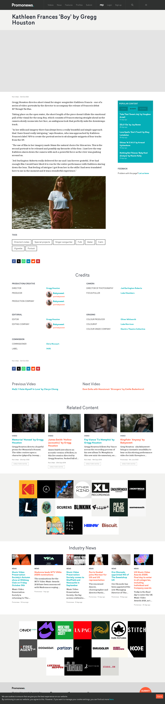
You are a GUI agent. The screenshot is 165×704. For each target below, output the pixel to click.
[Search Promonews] (132, 5)
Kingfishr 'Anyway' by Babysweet (132, 441)
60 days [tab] (143, 109)
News (59, 5)
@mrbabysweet (59, 296)
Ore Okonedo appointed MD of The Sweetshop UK (120, 576)
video (14, 435)
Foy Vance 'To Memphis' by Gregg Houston (99, 441)
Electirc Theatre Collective (133, 328)
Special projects (42, 241)
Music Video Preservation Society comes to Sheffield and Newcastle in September (75, 579)
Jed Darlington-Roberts (131, 288)
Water (90, 241)
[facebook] (14, 261)
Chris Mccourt (52, 343)
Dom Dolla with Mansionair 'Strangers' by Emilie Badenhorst (113, 389)
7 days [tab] (123, 109)
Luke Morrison (127, 324)
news (14, 568)
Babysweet (58, 293)
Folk (80, 241)
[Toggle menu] (146, 5)
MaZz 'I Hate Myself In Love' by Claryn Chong (35, 389)
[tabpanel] (135, 137)
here (111, 699)
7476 (48, 348)
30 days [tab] (133, 109)
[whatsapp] (23, 261)
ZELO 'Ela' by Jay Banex (130, 124)
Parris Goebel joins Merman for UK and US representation (98, 576)
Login (109, 5)
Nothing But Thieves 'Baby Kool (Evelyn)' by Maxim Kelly (134, 154)
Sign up (118, 5)
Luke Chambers (128, 293)
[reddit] (33, 261)
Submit (89, 5)
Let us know (144, 173)
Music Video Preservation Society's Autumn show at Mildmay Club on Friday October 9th (21, 579)
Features (69, 5)
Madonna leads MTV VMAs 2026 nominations (48, 573)
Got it (159, 696)
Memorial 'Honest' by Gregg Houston (27, 441)
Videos (51, 5)
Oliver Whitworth (128, 319)
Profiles (79, 5)
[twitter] (19, 261)
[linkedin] (28, 261)
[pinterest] (38, 261)
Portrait (31, 248)
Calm (100, 241)
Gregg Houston (53, 288)
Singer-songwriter (63, 241)
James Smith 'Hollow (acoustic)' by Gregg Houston (60, 442)
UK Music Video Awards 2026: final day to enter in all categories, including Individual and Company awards (143, 580)
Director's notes (21, 241)
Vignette (18, 248)
